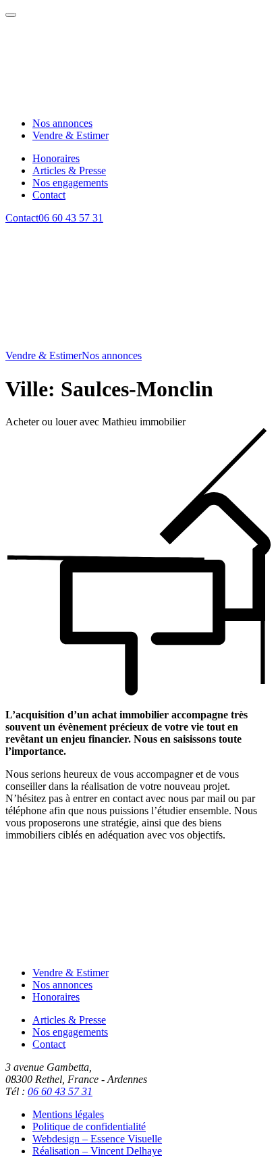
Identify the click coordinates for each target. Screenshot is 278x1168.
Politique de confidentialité (89, 1126)
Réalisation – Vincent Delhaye (97, 1151)
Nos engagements (70, 1032)
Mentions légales (68, 1114)
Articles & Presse (69, 1020)
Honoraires (56, 997)
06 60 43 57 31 (70, 217)
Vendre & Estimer (43, 355)
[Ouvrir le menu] (10, 15)
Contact (21, 217)
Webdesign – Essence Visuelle (97, 1138)
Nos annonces (112, 355)
